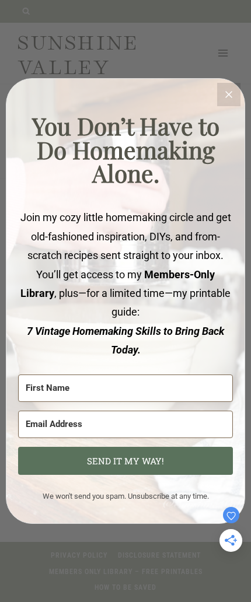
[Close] (228, 94)
